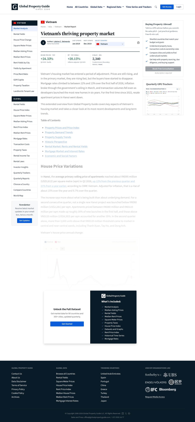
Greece (104, 389)
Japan (104, 400)
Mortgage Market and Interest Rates (64, 151)
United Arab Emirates (110, 373)
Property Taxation (21, 85)
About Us (16, 377)
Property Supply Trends (58, 137)
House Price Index (21, 110)
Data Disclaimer (19, 381)
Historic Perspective (56, 142)
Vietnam (58, 26)
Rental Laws (19, 161)
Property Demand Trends (59, 132)
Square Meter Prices (22, 45)
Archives (15, 397)
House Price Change (22, 39)
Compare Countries (22, 189)
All (62, 249)
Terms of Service (19, 385)
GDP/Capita (19, 79)
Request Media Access (155, 396)
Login (178, 6)
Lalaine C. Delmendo (62, 41)
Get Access (166, 6)
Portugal (105, 381)
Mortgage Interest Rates (67, 400)
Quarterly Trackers (22, 172)
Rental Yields (19, 34)
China (103, 385)
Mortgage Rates (20, 138)
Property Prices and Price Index (62, 128)
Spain (103, 377)
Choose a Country (21, 184)
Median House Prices (65, 393)
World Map (18, 195)
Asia (50, 26)
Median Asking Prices (23, 51)
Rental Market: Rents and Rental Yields (66, 146)
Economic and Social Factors (61, 156)
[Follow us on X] (126, 413)
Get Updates (24, 220)
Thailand (105, 397)
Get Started (67, 323)
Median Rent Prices (22, 56)
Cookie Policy (18, 393)
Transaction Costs (21, 144)
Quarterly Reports (21, 178)
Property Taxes (20, 150)
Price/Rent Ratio (21, 74)
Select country (101, 41)
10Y (57, 249)
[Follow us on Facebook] (129, 413)
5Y (51, 249)
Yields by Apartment (22, 68)
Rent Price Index (21, 127)
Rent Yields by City (22, 62)
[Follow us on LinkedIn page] (123, 413)
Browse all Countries (65, 373)
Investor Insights (21, 167)
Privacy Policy (18, 389)
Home (43, 26)
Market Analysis (21, 28)
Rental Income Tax (22, 155)
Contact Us (17, 373)
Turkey (104, 393)
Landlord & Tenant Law (24, 91)
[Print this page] (138, 42)
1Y (46, 249)
